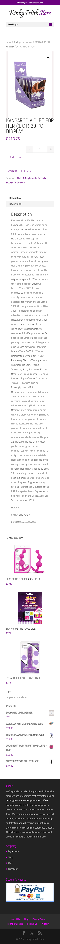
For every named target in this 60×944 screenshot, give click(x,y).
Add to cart (16, 157)
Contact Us (32, 923)
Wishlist (45, 923)
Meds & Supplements (27, 178)
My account (14, 851)
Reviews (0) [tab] (16, 204)
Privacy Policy (38, 919)
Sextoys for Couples (23, 42)
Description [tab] (15, 198)
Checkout (13, 869)
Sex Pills (42, 178)
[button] (48, 57)
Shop (10, 857)
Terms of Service (15, 923)
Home (9, 42)
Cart (10, 863)
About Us (16, 919)
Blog (26, 919)
